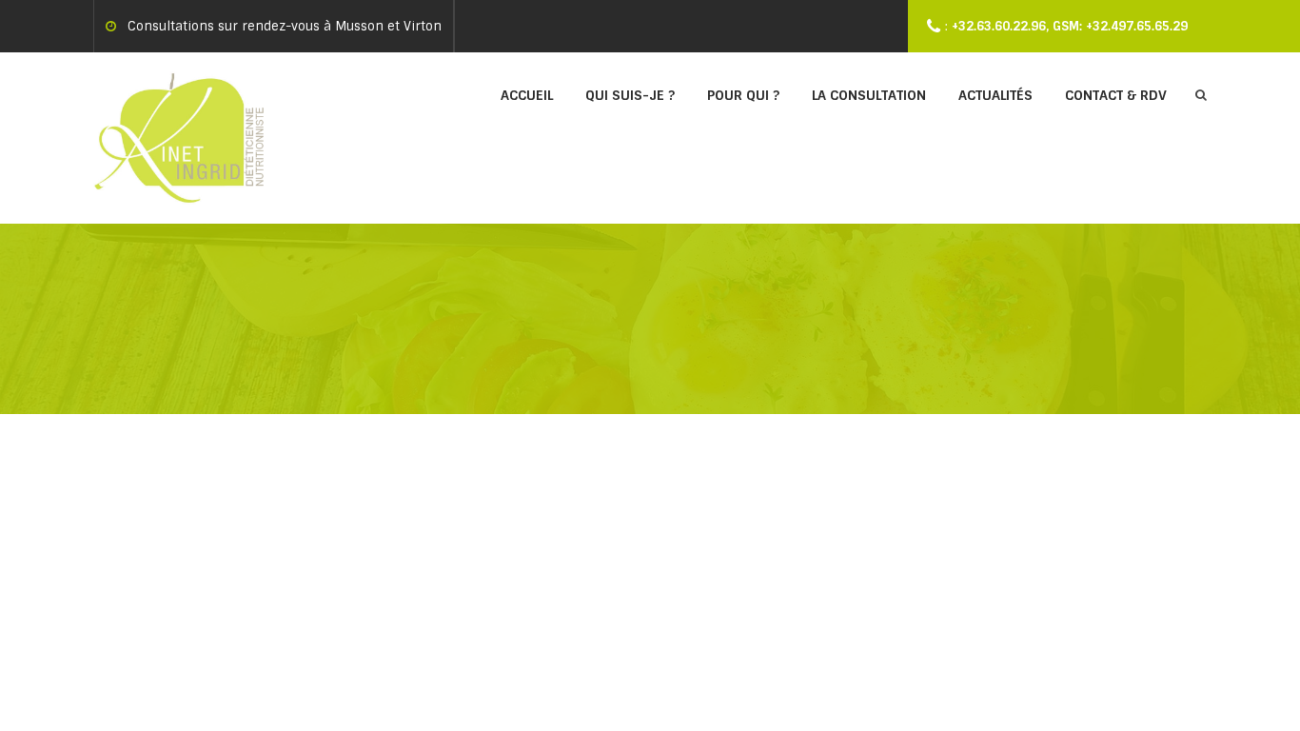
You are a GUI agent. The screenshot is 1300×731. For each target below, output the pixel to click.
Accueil (527, 95)
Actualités (995, 95)
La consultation (869, 95)
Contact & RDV (1116, 95)
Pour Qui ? (743, 95)
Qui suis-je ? (630, 95)
